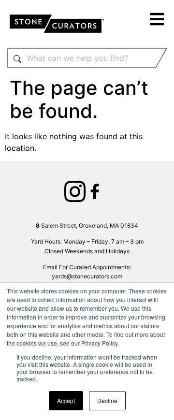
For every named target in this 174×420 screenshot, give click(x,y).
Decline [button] (107, 400)
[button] (157, 20)
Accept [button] (66, 400)
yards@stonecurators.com (87, 276)
